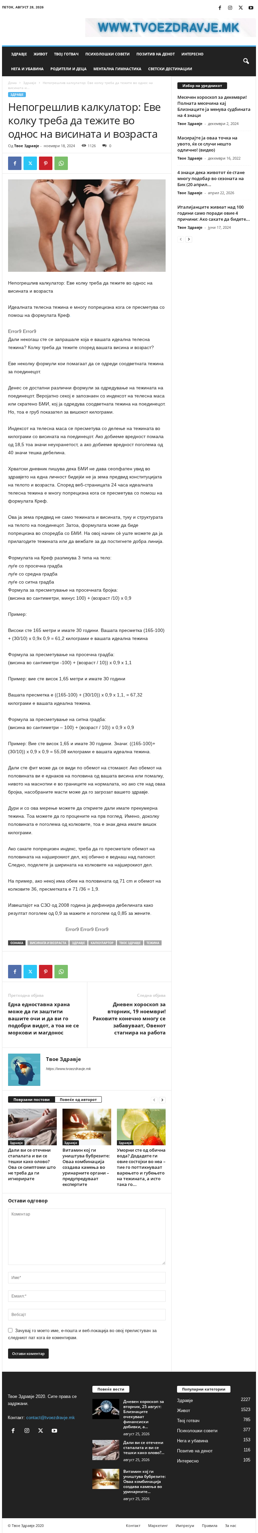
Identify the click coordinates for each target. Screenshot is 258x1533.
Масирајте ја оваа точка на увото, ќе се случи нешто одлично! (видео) (207, 144)
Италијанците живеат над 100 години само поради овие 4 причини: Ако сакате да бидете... (213, 213)
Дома (12, 82)
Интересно (192, 53)
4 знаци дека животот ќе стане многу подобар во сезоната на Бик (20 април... (211, 178)
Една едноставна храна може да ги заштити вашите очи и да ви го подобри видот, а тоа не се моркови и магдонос (43, 1018)
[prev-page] (154, 1099)
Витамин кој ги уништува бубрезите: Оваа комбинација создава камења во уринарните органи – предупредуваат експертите (86, 1167)
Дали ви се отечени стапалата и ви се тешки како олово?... (143, 1447)
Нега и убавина (27, 68)
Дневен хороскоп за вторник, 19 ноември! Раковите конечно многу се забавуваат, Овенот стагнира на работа (129, 1018)
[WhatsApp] (61, 163)
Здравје (19, 53)
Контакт (133, 1525)
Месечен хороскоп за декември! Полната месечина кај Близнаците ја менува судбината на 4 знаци (214, 106)
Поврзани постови (31, 1099)
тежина (152, 943)
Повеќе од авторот (78, 1099)
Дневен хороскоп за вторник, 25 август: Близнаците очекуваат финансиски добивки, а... (143, 1414)
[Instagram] (230, 8)
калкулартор (102, 943)
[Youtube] (251, 8)
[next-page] (162, 1099)
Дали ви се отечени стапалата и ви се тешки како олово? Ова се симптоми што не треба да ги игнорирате (32, 1164)
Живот (40, 53)
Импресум (185, 1525)
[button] (246, 61)
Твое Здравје (26, 145)
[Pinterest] (45, 163)
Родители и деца (68, 68)
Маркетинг (158, 1525)
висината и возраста (48, 943)
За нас (230, 1525)
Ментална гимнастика (117, 68)
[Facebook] (220, 8)
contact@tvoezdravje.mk (50, 1417)
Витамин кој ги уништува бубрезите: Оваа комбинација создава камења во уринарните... (144, 1481)
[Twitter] (240, 8)
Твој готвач (66, 53)
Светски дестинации (170, 68)
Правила (209, 1525)
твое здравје (130, 943)
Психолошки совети (107, 53)
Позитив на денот (155, 53)
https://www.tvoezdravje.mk (68, 1069)
